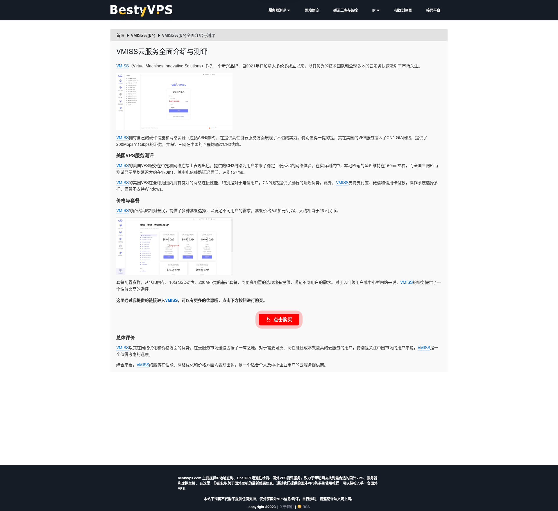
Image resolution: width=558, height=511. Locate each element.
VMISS (122, 66)
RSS (306, 506)
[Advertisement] (279, 415)
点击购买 (282, 319)
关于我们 (287, 506)
